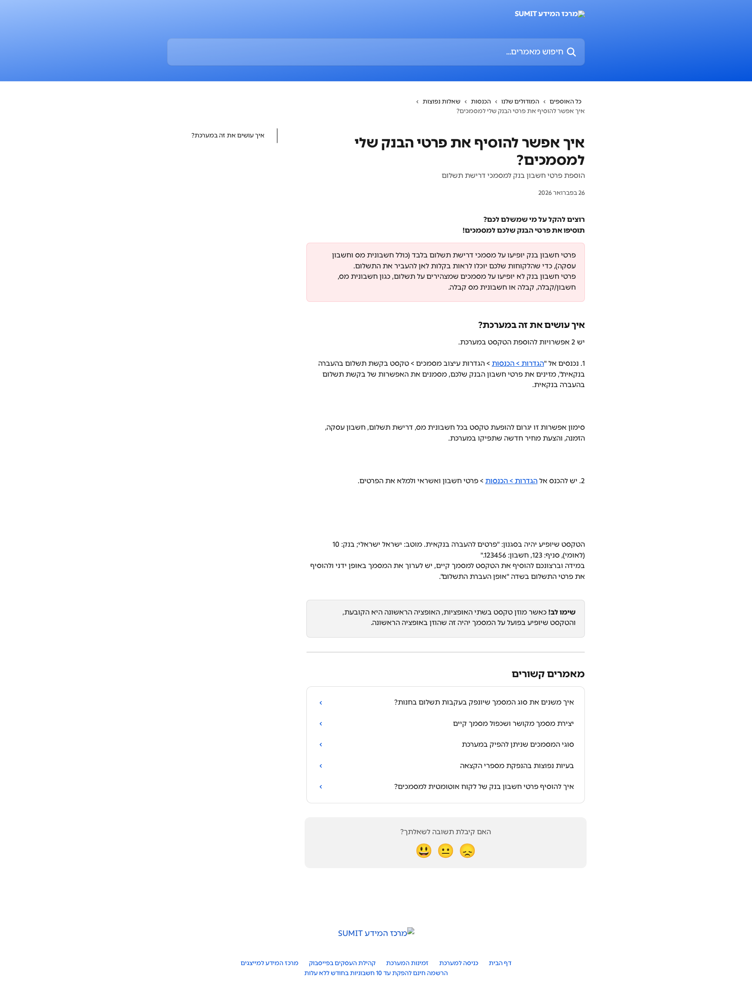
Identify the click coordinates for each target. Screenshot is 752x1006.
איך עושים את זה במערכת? (228, 135)
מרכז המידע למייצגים (270, 963)
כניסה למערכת (458, 963)
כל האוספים (565, 101)
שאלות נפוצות (441, 101)
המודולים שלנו (520, 101)
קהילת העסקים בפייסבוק (342, 963)
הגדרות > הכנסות (518, 363)
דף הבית (500, 963)
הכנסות (481, 101)
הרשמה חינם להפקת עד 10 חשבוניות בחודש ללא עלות (376, 973)
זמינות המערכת (407, 963)
